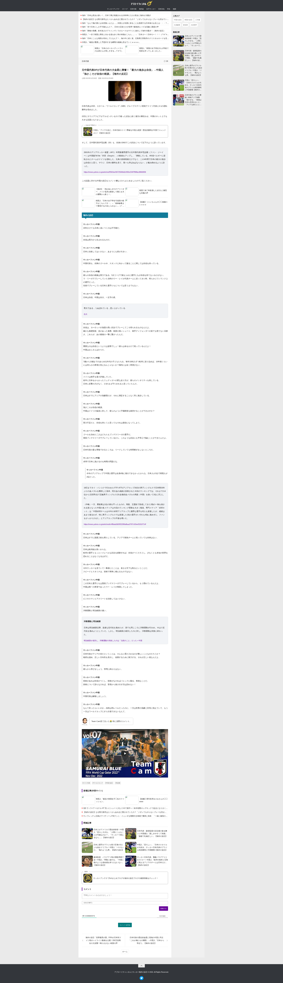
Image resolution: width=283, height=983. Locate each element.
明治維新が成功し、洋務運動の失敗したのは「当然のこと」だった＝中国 (113, 641)
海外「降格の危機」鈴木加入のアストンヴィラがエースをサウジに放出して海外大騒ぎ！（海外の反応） (123, 31)
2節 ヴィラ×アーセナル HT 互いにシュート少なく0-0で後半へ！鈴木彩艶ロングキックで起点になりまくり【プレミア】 (125, 808)
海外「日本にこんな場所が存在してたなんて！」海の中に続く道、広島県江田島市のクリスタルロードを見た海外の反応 (130, 38)
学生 (168, 9)
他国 (174, 9)
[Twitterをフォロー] (141, 979)
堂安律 (185, 25)
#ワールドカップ (98, 783)
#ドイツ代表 (86, 783)
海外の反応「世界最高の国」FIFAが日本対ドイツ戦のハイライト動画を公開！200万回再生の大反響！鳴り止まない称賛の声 (103, 940)
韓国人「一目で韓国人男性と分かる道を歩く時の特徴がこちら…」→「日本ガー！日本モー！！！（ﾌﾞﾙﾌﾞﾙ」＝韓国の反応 (130, 34)
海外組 (141, 9)
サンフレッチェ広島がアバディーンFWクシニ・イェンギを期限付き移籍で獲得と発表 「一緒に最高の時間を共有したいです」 (125, 816)
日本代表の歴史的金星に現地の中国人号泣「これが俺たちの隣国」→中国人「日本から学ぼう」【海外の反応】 (146, 940)
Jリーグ (125, 9)
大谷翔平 (194, 25)
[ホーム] (141, 4)
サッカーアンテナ (113, 9)
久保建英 (177, 25)
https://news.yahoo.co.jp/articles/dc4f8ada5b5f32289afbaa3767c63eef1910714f (115, 524)
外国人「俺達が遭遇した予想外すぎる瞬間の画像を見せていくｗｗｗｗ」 (111, 42)
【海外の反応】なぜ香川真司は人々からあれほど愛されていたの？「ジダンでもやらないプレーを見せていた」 (126, 19)
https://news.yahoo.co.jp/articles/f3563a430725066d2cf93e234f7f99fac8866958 (115, 172)
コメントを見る (125, 925)
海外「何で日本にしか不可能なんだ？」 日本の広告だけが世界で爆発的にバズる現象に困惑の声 (120, 27)
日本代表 (133, 9)
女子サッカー (151, 9)
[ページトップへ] (141, 965)
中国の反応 (178, 20)
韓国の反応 (188, 20)
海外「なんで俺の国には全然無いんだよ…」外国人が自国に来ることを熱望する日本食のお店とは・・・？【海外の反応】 (130, 23)
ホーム (125, 952)
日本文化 (161, 9)
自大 (85, 314)
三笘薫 (197, 20)
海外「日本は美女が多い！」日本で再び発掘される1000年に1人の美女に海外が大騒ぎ (116, 15)
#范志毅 (117, 783)
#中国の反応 (109, 783)
